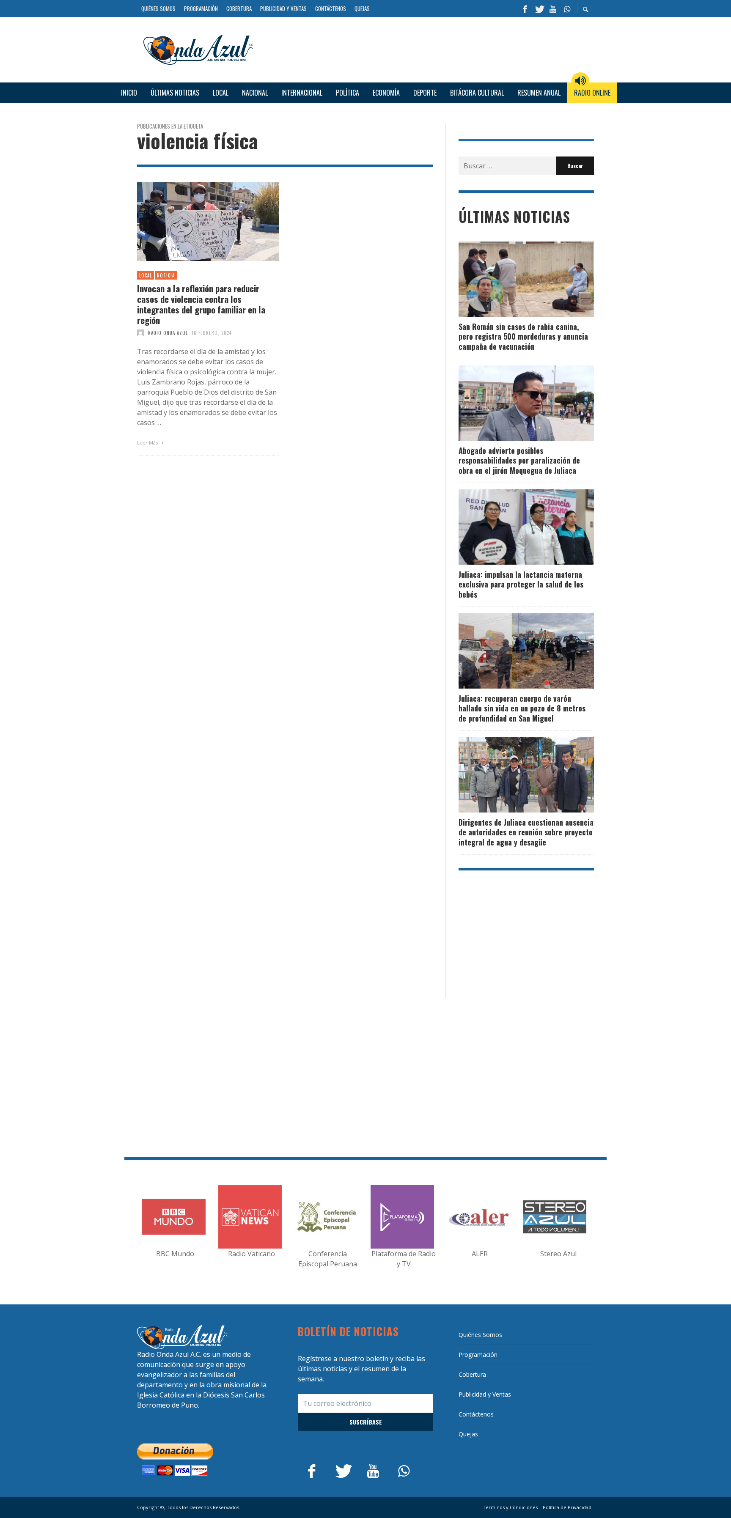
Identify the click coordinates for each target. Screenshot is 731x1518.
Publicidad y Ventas (485, 1394)
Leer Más (148, 442)
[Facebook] (525, 8)
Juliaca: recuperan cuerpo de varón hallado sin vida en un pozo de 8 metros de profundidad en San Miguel (522, 708)
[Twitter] (539, 8)
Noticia (166, 275)
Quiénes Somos (480, 1335)
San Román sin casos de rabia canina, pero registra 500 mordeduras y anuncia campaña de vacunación (523, 336)
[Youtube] (553, 8)
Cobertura (472, 1374)
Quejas (468, 1434)
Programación (478, 1355)
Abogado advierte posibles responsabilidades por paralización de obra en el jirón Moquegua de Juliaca (519, 460)
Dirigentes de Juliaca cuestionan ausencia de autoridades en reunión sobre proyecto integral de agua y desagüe (526, 832)
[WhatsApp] (567, 8)
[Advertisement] (427, 48)
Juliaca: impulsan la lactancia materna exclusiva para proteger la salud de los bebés (521, 584)
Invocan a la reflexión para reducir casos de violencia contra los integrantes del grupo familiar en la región (201, 304)
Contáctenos (476, 1414)
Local (145, 275)
